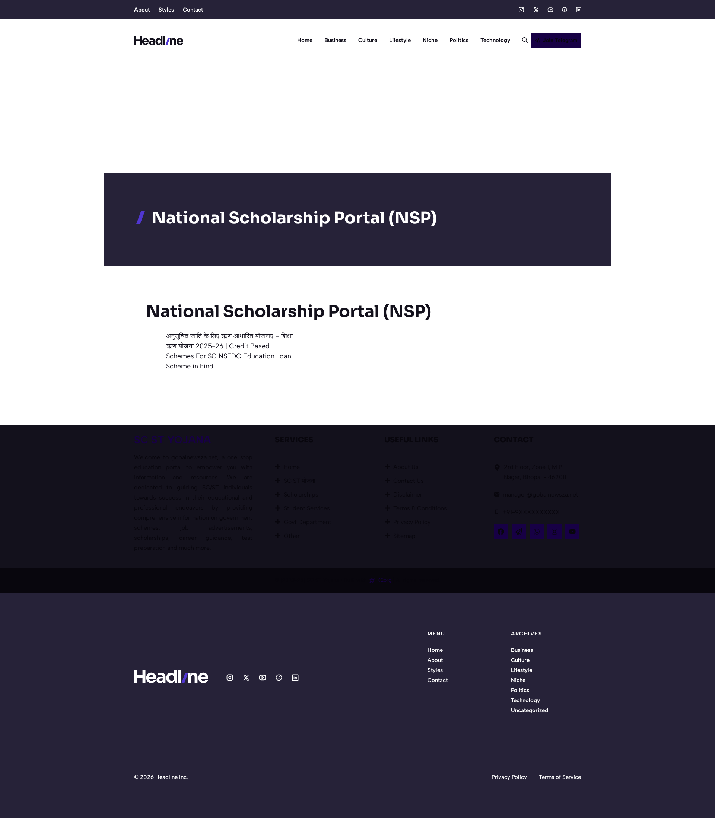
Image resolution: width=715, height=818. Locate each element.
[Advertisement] (357, 117)
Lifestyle (400, 40)
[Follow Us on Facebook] (501, 531)
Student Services (307, 508)
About (142, 9)
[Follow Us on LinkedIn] (537, 531)
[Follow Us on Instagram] (554, 531)
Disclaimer (407, 494)
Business (335, 40)
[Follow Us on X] (519, 531)
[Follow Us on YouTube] (572, 531)
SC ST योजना (299, 480)
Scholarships (301, 494)
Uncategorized (529, 710)
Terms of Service (560, 777)
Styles (166, 9)
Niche (430, 40)
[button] (522, 40)
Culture (367, 40)
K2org (385, 580)
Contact (193, 9)
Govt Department (307, 522)
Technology (495, 40)
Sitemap (404, 535)
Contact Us (408, 480)
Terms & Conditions (420, 508)
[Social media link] (521, 10)
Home (304, 40)
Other (292, 535)
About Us (406, 466)
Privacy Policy (411, 522)
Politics (458, 40)
